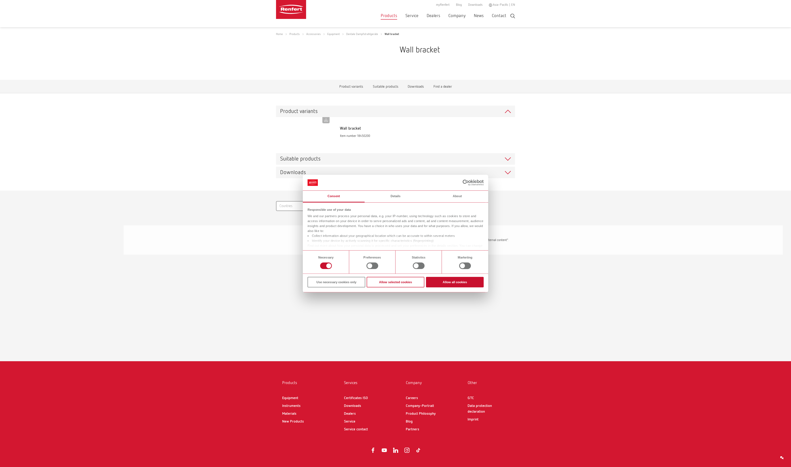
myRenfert (443, 5)
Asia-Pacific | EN (504, 5)
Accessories (313, 34)
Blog (459, 5)
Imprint (473, 419)
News (479, 16)
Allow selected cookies (395, 282)
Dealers (433, 16)
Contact (499, 16)
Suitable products (385, 87)
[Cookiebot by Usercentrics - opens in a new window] (466, 182)
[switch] (372, 265)
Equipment (333, 34)
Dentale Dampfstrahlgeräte (362, 34)
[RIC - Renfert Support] (782, 458)
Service (411, 16)
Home (279, 34)
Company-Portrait (420, 406)
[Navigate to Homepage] (303, 9)
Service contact (356, 429)
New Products (293, 421)
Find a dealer (443, 87)
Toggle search (512, 16)
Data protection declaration (480, 408)
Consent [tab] (334, 196)
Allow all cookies (455, 282)
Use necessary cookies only (336, 282)
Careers (412, 398)
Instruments (291, 406)
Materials (289, 414)
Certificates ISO (356, 398)
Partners (412, 429)
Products (389, 16)
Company (457, 16)
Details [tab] (396, 196)
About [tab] (457, 196)
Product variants (351, 87)
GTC (471, 398)
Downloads (475, 5)
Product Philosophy (421, 414)
